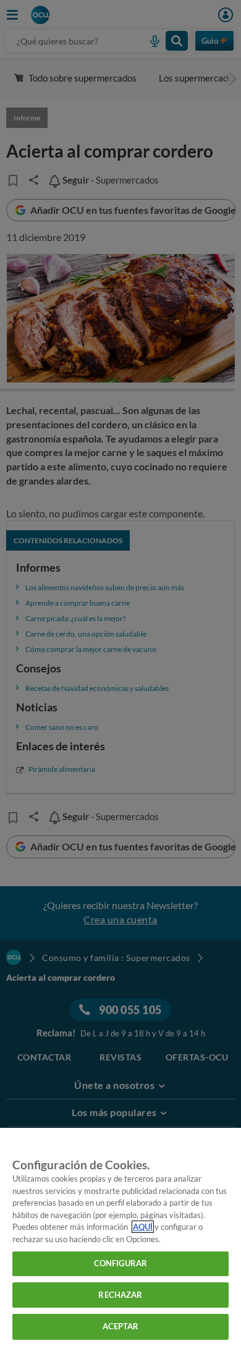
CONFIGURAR (120, 1263)
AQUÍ (143, 1227)
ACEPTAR (121, 1326)
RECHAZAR (120, 1295)
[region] (120, 1237)
